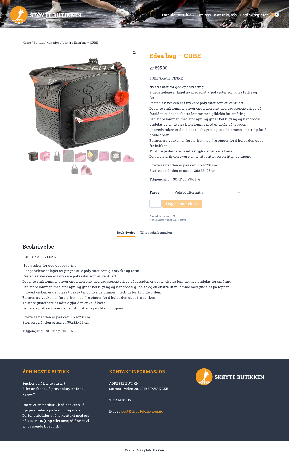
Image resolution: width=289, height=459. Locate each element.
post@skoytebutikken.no (142, 411)
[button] (134, 52)
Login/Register (254, 14)
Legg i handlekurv (182, 203)
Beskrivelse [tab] (126, 232)
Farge (154, 192)
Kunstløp (170, 219)
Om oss (204, 14)
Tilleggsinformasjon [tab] (156, 232)
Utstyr (182, 219)
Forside (168, 14)
